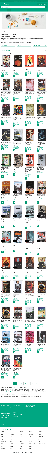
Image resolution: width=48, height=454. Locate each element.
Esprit (2, 445)
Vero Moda (41, 439)
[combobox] (24, 7)
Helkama (12, 439)
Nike (30, 433)
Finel (2, 446)
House (11, 443)
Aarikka (2, 431)
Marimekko (22, 443)
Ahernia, (11, 391)
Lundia (21, 441)
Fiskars (11, 431)
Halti (11, 436)
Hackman (12, 434)
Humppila (12, 445)
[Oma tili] (35, 4)
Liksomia (15, 391)
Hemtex (12, 441)
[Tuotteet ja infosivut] (2, 4)
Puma (30, 439)
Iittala (11, 446)
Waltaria (8, 391)
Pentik (30, 436)
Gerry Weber (12, 433)
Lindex (21, 436)
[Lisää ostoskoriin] (2, 76)
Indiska (11, 448)
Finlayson (3, 448)
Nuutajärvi (31, 434)
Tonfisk (40, 433)
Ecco (2, 443)
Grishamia (26, 391)
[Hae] (46, 7)
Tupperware (41, 436)
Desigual (2, 439)
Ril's (29, 445)
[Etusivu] (7, 4)
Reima (30, 441)
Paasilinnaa (20, 391)
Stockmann (41, 431)
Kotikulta (21, 431)
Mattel (21, 446)
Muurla (21, 448)
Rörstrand (31, 446)
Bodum (2, 436)
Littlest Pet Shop (23, 438)
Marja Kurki (22, 445)
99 (32, 383)
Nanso (30, 431)
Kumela (21, 433)
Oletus (14, 53)
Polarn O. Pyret (32, 438)
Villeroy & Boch (42, 443)
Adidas (2, 433)
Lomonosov (22, 439)
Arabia (2, 434)
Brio (1, 438)
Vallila (40, 438)
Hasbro (11, 438)
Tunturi (40, 434)
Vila (39, 441)
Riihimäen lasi (32, 443)
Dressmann (3, 441)
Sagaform (31, 448)
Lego (21, 434)
